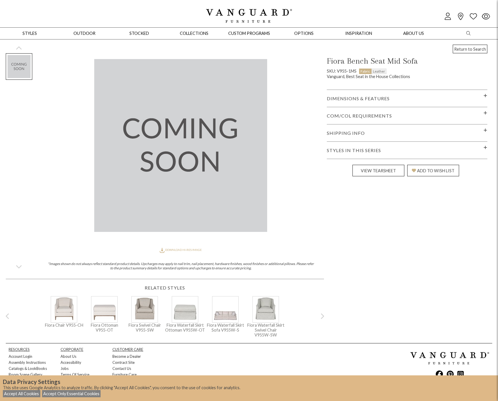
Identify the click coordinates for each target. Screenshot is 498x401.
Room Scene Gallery (25, 374)
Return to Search (470, 49)
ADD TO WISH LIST (435, 170)
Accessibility (71, 362)
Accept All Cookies (21, 393)
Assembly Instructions (27, 362)
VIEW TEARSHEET (378, 170)
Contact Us (121, 368)
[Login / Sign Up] (448, 17)
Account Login (20, 356)
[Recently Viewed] (486, 17)
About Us (68, 356)
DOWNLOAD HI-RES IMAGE (183, 249)
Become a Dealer (126, 356)
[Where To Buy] (460, 17)
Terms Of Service (75, 374)
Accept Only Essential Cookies (71, 393)
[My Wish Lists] (473, 17)
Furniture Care (124, 374)
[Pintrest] (450, 374)
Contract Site (123, 362)
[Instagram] (460, 374)
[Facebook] (439, 374)
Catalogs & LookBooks (28, 368)
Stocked (139, 33)
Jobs (65, 368)
